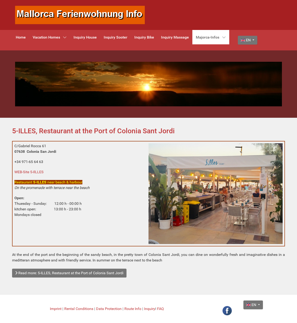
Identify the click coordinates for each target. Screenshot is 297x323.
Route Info (133, 309)
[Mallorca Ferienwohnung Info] (80, 15)
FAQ (160, 309)
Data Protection (109, 309)
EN (248, 40)
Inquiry (149, 309)
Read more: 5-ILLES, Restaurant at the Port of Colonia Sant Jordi (70, 273)
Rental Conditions (78, 309)
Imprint (56, 309)
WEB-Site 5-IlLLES (29, 172)
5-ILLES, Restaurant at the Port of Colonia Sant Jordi (93, 131)
